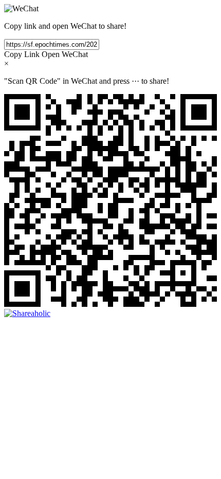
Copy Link (22, 54)
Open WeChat (65, 54)
